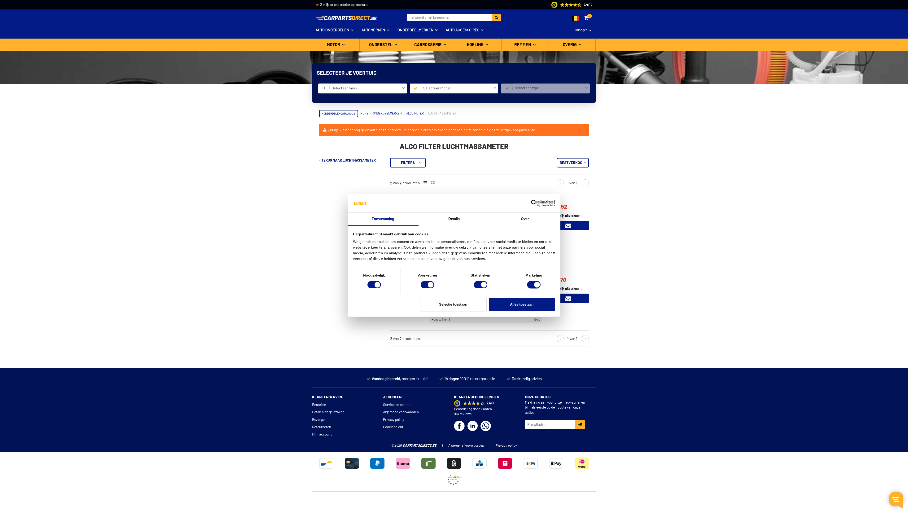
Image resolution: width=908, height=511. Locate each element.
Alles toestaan (521, 304)
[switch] (427, 285)
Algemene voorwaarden (401, 412)
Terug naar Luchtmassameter (348, 160)
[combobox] (368, 88)
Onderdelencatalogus (339, 113)
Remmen (523, 45)
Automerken (373, 30)
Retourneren (321, 427)
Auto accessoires (462, 30)
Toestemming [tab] (383, 219)
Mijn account (322, 434)
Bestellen (319, 405)
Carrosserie (428, 45)
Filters (408, 163)
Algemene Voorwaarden (466, 445)
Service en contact (397, 405)
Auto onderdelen (332, 30)
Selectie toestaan (453, 304)
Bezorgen (319, 420)
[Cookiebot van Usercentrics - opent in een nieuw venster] (534, 203)
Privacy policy (393, 420)
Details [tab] (454, 219)
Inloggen (581, 30)
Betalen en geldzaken (328, 412)
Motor (334, 45)
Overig (570, 45)
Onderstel (381, 45)
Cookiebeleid (393, 427)
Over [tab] (525, 219)
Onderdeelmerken (415, 30)
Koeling (476, 45)
